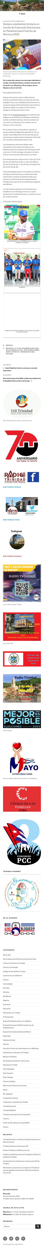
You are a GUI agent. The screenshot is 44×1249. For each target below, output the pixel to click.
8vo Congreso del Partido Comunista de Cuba (19, 959)
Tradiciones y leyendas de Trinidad (15, 1102)
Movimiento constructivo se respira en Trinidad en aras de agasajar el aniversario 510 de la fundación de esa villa (21, 1170)
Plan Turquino (8, 1073)
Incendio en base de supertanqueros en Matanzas (21, 1048)
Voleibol (10, 354)
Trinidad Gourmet (9, 1106)
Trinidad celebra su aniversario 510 (15, 1146)
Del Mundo (7, 996)
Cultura (5, 980)
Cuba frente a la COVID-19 (12, 976)
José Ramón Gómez (31, 350)
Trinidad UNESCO (9, 1110)
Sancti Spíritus (13, 352)
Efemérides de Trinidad (11, 1013)
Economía (6, 1004)
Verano (5, 1127)
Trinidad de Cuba (27, 352)
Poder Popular (8, 1077)
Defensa (6, 992)
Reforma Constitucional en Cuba (15, 1086)
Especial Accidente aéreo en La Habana (17, 1021)
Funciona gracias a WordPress (13, 1244)
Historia (6, 1044)
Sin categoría (8, 1094)
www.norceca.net (19, 115)
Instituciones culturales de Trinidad (16, 1052)
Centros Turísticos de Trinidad (14, 963)
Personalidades (8, 1069)
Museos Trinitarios (10, 1057)
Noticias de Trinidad (10, 1065)
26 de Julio (7, 955)
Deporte (9, 345)
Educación (7, 1009)
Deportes (10, 348)
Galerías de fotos (9, 1040)
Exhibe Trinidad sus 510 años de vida (16, 1150)
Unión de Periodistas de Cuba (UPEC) (16, 1123)
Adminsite (20, 21)
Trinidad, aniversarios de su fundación (16, 1114)
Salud (5, 1090)
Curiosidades (8, 984)
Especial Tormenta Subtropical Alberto (17, 1032)
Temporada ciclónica (10, 1098)
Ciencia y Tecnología (10, 967)
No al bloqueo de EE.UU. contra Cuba (16, 1061)
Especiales (7, 1036)
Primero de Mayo (9, 1081)
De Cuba (6, 988)
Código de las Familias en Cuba (14, 971)
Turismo (6, 1119)
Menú (23, 14)
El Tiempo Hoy (8, 1017)
